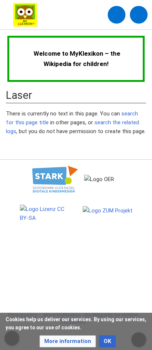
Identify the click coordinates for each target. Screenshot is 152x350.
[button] (67, 341)
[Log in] (116, 15)
